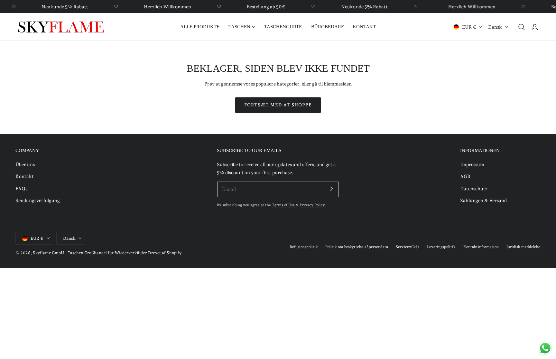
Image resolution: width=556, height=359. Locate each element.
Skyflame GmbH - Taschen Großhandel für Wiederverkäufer (90, 252)
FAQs (21, 188)
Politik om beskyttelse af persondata (356, 247)
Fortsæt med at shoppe (278, 104)
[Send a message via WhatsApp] (545, 348)
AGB (465, 176)
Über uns (25, 164)
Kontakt (24, 176)
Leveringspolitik (441, 247)
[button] (521, 27)
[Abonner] (331, 189)
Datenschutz (473, 188)
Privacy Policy (312, 205)
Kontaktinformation (481, 247)
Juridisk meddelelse (523, 247)
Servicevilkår (407, 247)
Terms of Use (284, 205)
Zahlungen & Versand (483, 200)
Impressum (472, 164)
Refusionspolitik (304, 247)
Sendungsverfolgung (37, 200)
